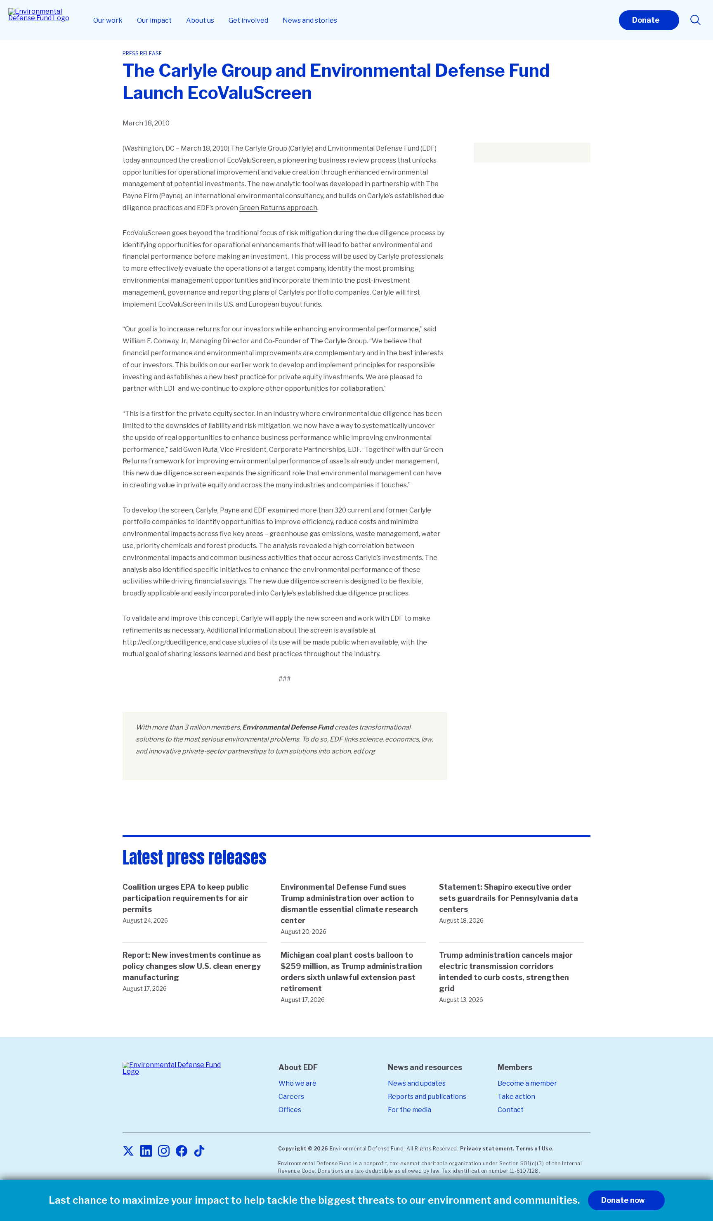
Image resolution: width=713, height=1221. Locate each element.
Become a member (527, 1083)
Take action (516, 1097)
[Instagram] (164, 1151)
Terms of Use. (535, 1148)
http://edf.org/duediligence (165, 642)
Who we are (297, 1083)
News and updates (417, 1083)
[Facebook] (181, 1151)
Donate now (623, 1200)
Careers (291, 1097)
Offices (290, 1110)
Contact (511, 1110)
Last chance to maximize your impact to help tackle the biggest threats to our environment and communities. (314, 1200)
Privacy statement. (487, 1148)
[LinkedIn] (146, 1151)
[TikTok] (199, 1151)
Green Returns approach (278, 208)
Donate (645, 20)
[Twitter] (128, 1151)
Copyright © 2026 (303, 1148)
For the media (409, 1110)
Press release (142, 53)
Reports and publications (427, 1097)
